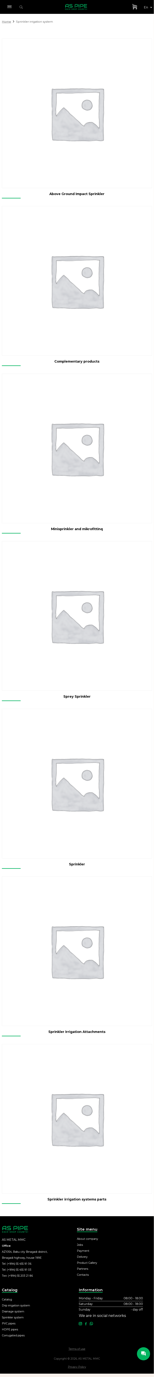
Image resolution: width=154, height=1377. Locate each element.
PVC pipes (8, 1323)
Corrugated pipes (13, 1335)
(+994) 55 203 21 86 (20, 1275)
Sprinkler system (13, 1317)
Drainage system (13, 1311)
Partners (82, 1268)
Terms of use (76, 1349)
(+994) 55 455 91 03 (19, 1269)
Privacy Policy (77, 1367)
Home (6, 21)
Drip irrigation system (16, 1305)
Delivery (82, 1257)
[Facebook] (86, 1324)
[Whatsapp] (91, 1324)
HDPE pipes (10, 1329)
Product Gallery (87, 1262)
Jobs (80, 1245)
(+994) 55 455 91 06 (19, 1263)
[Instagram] (80, 1324)
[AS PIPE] (78, 7)
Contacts (83, 1274)
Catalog (7, 1299)
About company (87, 1239)
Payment (83, 1251)
